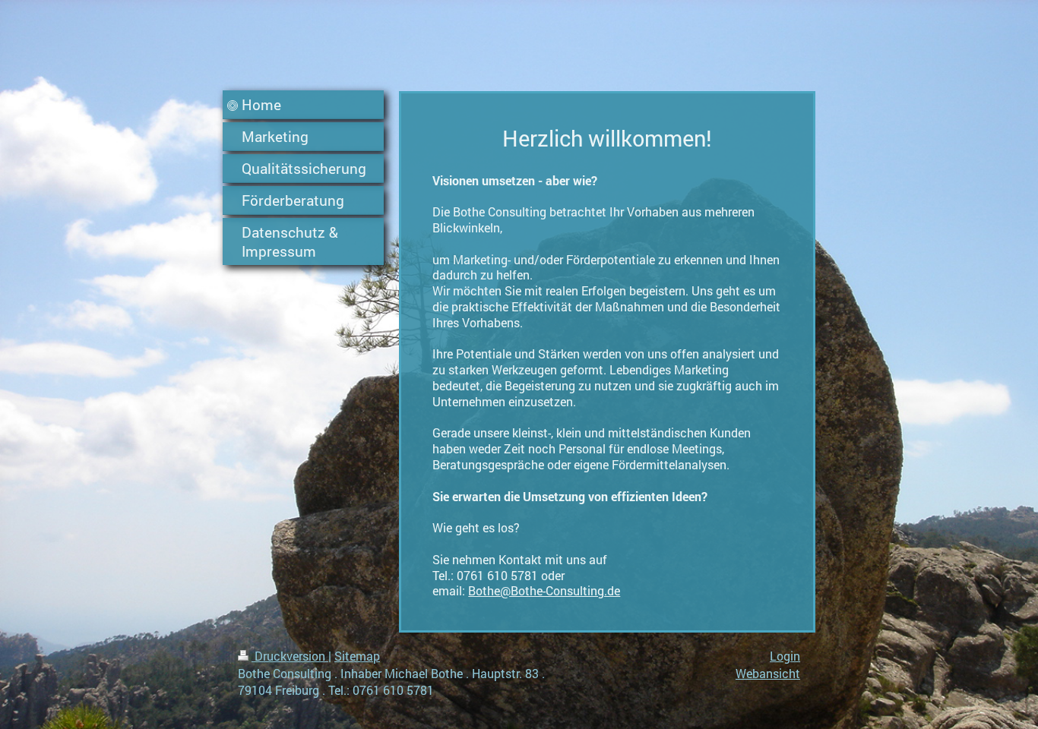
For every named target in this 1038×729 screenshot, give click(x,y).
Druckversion (290, 656)
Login (785, 656)
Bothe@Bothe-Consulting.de (544, 590)
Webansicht (768, 673)
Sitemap (357, 656)
